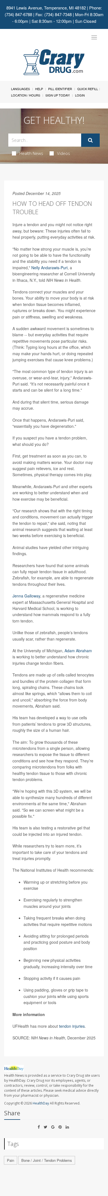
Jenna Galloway (26, 596)
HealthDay (41, 1103)
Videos (63, 153)
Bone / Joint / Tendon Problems (46, 1160)
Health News (31, 153)
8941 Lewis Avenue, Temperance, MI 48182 (46, 8)
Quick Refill (87, 89)
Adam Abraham (78, 650)
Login (80, 95)
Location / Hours (25, 95)
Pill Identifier (60, 89)
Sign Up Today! (57, 95)
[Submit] (90, 140)
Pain (10, 1160)
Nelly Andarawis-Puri (49, 267)
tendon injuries (72, 1026)
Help (39, 89)
